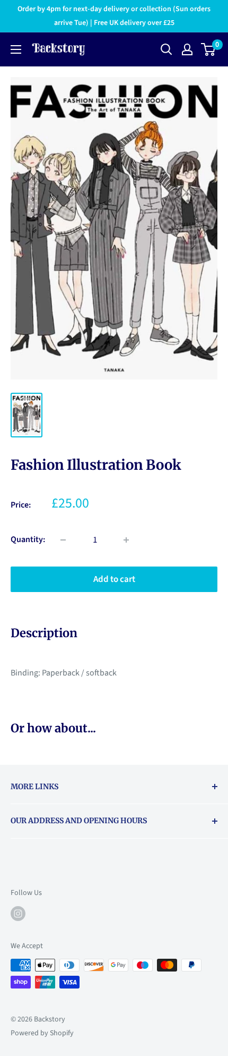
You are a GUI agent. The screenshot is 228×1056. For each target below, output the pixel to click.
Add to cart (114, 579)
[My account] (187, 49)
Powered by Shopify (42, 1033)
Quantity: (28, 539)
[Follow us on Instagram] (18, 913)
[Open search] (166, 49)
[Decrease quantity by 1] (63, 540)
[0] (208, 49)
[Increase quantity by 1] (126, 540)
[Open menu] (16, 49)
